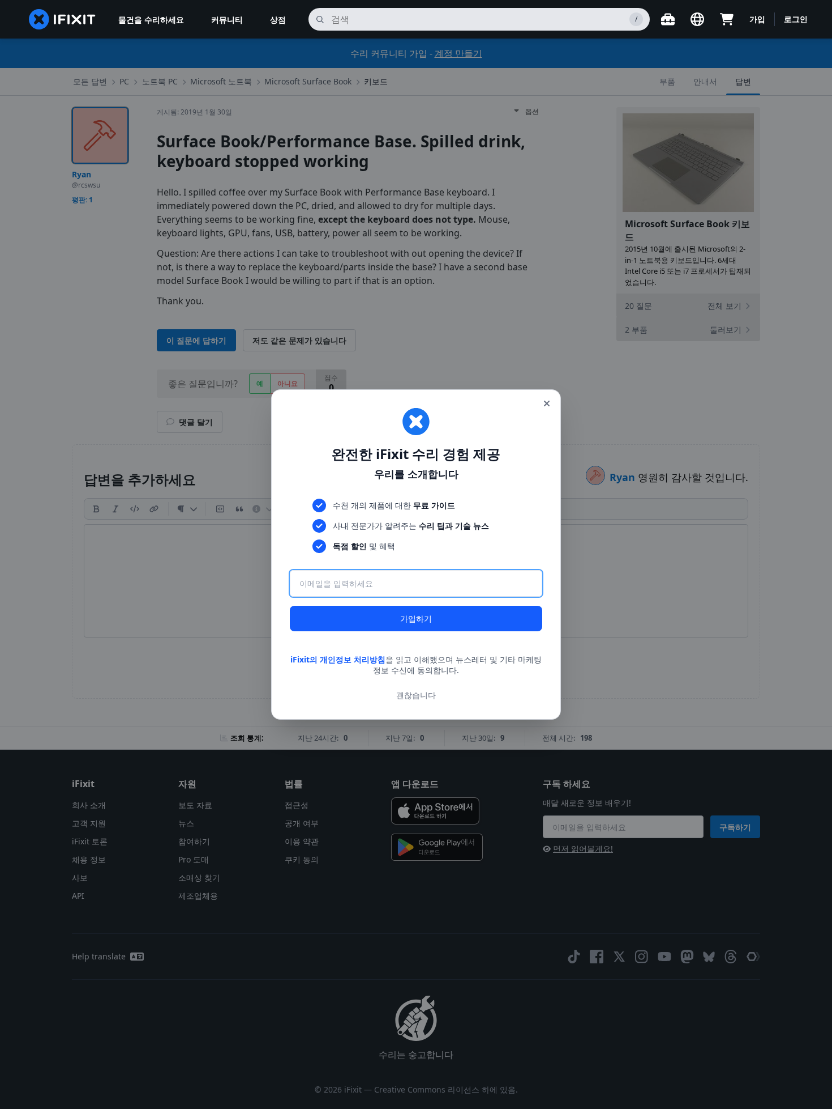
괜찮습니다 (416, 695)
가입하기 (416, 618)
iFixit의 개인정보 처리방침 (337, 659)
